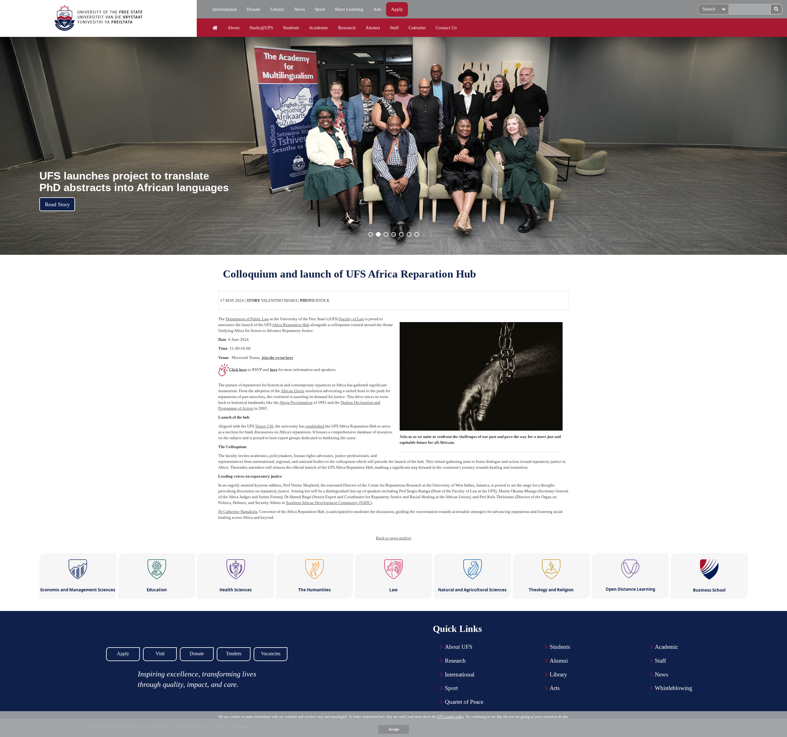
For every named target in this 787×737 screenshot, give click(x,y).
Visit (160, 653)
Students (291, 27)
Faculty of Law (351, 319)
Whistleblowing (673, 688)
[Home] (215, 28)
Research (347, 27)
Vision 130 (264, 426)
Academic (318, 27)
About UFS (459, 647)
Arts (377, 9)
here (274, 369)
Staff (394, 27)
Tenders (233, 653)
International (224, 9)
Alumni (373, 27)
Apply (397, 9)
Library (277, 9)
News (299, 9)
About (233, 27)
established (315, 426)
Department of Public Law (247, 319)
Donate (253, 9)
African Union (292, 390)
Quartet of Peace (464, 702)
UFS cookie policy (450, 717)
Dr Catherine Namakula (237, 511)
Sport (320, 9)
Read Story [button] (57, 204)
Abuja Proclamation (296, 402)
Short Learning (349, 9)
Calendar (417, 27)
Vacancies (270, 653)
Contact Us (446, 27)
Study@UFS (261, 27)
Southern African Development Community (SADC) (329, 502)
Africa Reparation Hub (291, 324)
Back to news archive (393, 538)
